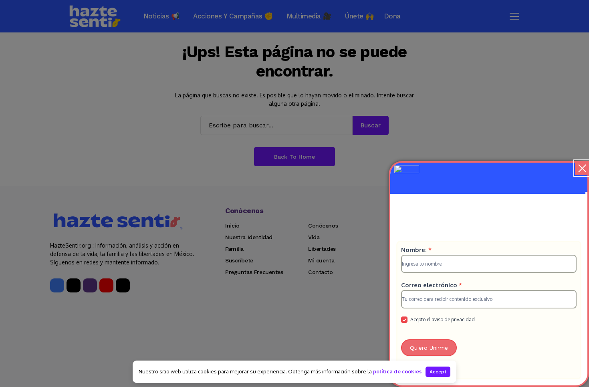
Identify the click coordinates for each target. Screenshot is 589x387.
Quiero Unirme (429, 348)
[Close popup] (582, 168)
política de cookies (397, 371)
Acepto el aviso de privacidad (442, 319)
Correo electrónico (431, 285)
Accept (438, 372)
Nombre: (416, 250)
